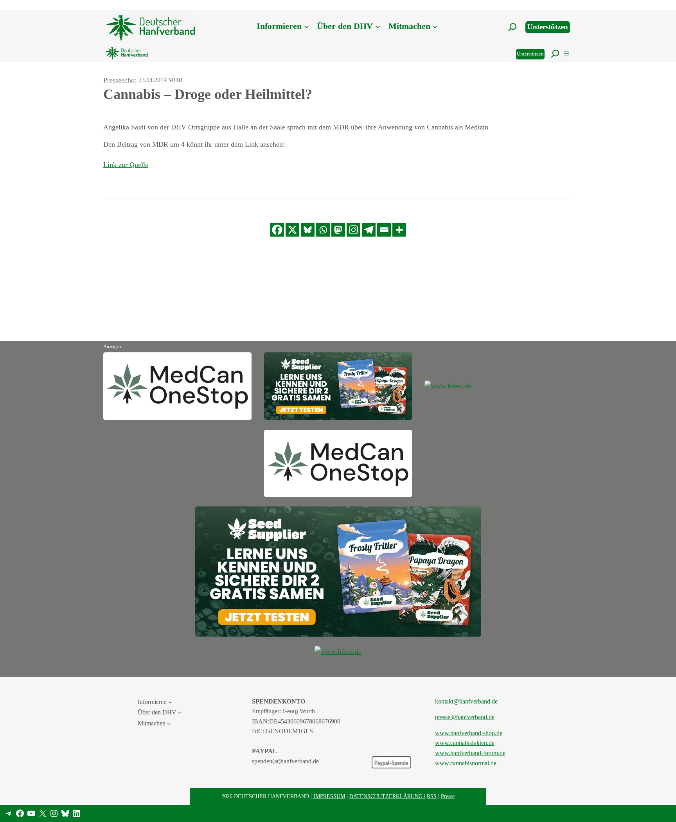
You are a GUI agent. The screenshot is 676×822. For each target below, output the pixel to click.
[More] (399, 230)
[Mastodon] (338, 230)
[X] (292, 230)
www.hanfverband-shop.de (468, 733)
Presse (448, 796)
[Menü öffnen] (566, 53)
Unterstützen (547, 27)
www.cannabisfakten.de (464, 742)
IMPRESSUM (329, 796)
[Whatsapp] (323, 230)
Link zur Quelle (125, 165)
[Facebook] (277, 230)
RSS (432, 796)
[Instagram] (353, 230)
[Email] (384, 230)
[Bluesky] (308, 230)
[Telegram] (369, 230)
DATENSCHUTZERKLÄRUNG (386, 796)
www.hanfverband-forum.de (470, 753)
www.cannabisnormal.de (465, 763)
